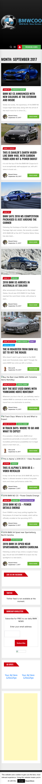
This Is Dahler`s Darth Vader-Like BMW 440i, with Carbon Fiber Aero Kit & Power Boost (20, 155)
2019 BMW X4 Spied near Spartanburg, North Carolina (20, 545)
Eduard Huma (12, 115)
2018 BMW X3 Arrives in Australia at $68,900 (16, 283)
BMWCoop (11, 580)
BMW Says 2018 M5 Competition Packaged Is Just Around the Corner (21, 219)
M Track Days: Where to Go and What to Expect (21, 429)
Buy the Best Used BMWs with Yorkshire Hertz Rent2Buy (20, 390)
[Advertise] (11, 671)
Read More (33, 116)
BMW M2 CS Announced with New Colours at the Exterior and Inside (19, 97)
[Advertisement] (21, 726)
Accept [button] (21, 781)
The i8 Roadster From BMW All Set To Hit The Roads (20, 350)
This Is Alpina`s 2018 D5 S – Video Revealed (18, 469)
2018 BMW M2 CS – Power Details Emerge (17, 506)
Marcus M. (11, 368)
